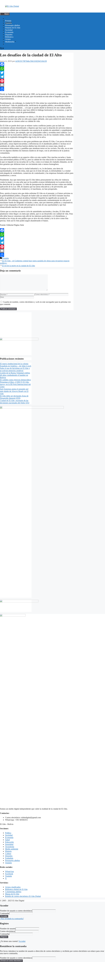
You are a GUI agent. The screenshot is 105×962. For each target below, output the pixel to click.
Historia (8, 851)
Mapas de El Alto (12, 894)
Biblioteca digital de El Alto (16, 889)
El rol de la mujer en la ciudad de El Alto (18, 266)
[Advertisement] (16, 325)
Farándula (9, 858)
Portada (8, 21)
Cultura (8, 853)
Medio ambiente (11, 849)
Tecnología (9, 847)
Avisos (8, 39)
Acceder (22, 941)
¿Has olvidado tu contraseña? (12, 919)
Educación (9, 842)
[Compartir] (37, 89)
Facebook (9, 874)
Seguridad (9, 844)
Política (8, 833)
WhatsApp (9, 871)
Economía (9, 32)
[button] (2, 49)
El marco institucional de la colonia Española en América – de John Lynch (15, 365)
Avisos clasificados (12, 887)
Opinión (8, 23)
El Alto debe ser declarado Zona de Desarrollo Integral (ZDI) (14, 397)
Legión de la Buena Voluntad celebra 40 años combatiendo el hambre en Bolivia (15, 375)
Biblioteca (9, 37)
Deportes (8, 34)
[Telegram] (37, 77)
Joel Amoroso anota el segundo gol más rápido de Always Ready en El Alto (14, 391)
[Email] (37, 85)
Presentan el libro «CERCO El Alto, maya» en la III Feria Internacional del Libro (15, 384)
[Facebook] (37, 64)
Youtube (8, 876)
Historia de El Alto (12, 28)
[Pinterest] (37, 81)
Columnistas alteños (13, 892)
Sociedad (9, 30)
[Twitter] (37, 73)
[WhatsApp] (37, 68)
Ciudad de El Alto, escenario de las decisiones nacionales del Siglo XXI (14, 401)
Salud (7, 840)
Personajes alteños (12, 25)
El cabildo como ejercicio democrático (15, 380)
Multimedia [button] (9, 42)
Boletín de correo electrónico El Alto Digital (23, 896)
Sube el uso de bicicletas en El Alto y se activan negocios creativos (15, 369)
